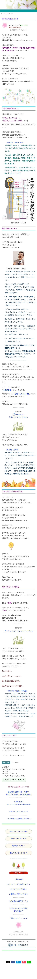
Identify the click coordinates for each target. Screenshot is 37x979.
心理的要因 (7, 390)
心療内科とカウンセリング (18, 811)
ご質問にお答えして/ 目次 (18, 894)
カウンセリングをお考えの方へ (18, 884)
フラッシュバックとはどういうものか (20, 631)
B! (18, 962)
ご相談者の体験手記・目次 (18, 901)
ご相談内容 (19, 879)
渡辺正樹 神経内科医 (15, 142)
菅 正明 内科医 (12, 450)
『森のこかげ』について (18, 918)
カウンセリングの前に (18, 889)
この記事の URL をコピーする (13, 779)
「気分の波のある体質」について (18, 819)
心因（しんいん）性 (22, 394)
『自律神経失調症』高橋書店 (17, 691)
